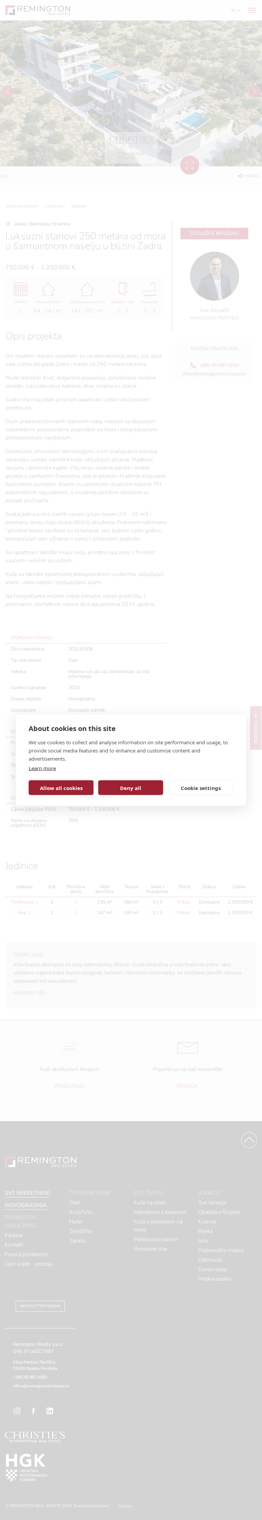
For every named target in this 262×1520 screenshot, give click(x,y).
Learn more (42, 768)
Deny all (130, 787)
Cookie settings (201, 787)
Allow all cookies (61, 787)
